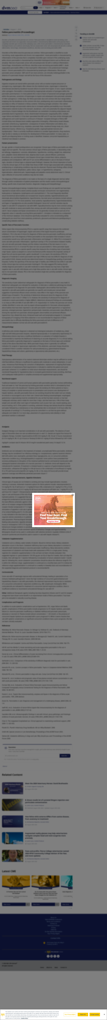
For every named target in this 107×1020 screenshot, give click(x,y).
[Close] (104, 1014)
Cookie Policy (24, 1018)
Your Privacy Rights (70, 1014)
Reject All (83, 1014)
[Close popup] (73, 495)
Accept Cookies (95, 1014)
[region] (53, 1014)
